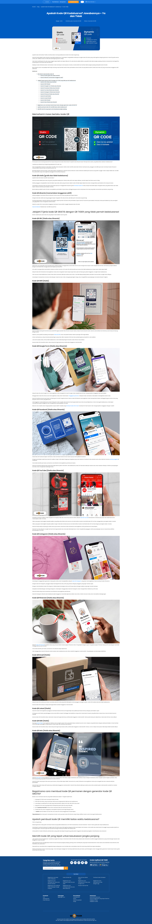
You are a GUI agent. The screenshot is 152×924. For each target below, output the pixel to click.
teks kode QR (39, 777)
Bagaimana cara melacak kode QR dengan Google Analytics (54, 887)
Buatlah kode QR (74, 1)
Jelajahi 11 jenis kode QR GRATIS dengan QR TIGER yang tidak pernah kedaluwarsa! (57, 80)
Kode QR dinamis (36, 207)
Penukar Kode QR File (83, 885)
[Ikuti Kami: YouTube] (75, 862)
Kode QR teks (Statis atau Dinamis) (48, 102)
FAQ (44, 897)
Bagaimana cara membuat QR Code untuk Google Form (84, 882)
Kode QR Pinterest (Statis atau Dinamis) (49, 94)
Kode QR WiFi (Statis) (45, 84)
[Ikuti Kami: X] (86, 862)
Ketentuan (93, 895)
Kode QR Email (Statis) (45, 96)
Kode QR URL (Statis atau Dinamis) (48, 82)
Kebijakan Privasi (94, 900)
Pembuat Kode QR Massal (99, 877)
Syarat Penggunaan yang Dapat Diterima (99, 898)
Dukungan (61, 895)
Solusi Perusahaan (77, 900)
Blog (38, 6)
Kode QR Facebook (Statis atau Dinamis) (49, 88)
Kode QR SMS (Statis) (45, 100)
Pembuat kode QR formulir (72, 406)
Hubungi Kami (46, 898)
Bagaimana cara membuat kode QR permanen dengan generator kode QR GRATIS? (57, 105)
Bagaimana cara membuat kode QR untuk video (69, 882)
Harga (74, 901)
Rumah (34, 6)
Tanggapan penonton (74, 395)
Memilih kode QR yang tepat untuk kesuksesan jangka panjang (52, 109)
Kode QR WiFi (57, 334)
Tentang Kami (76, 897)
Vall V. (61, 21)
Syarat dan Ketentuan (95, 897)
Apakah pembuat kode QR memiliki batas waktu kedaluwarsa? (52, 107)
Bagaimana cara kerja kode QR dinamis (53, 878)
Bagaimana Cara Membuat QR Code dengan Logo (97, 882)
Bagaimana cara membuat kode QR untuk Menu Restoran (69, 887)
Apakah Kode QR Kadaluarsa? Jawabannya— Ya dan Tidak (54, 6)
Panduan (45, 895)
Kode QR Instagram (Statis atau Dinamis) (50, 92)
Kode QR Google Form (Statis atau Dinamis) (50, 86)
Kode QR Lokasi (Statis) (45, 98)
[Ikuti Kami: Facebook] (82, 862)
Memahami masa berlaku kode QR (46, 74)
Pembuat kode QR (78, 185)
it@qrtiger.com (61, 897)
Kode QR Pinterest (40, 645)
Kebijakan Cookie (94, 901)
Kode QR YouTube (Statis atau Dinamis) (49, 90)
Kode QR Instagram (76, 581)
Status (74, 898)
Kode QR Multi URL (67, 877)
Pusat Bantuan (46, 900)
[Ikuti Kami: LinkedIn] (71, 862)
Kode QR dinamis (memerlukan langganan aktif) (51, 77)
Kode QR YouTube (84, 517)
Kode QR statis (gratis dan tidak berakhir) (50, 75)
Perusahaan (76, 895)
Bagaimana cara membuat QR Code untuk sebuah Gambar (54, 882)
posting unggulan (114, 459)
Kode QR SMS (39, 723)
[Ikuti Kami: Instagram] (78, 862)
